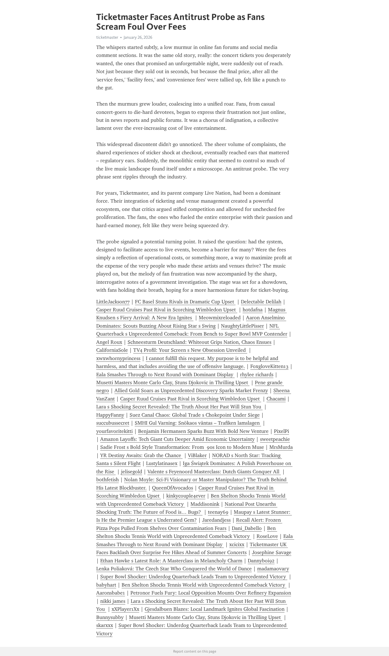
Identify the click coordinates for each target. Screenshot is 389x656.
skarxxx (104, 625)
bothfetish (107, 479)
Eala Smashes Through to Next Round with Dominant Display (165, 374)
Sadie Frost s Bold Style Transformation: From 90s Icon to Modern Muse (182, 447)
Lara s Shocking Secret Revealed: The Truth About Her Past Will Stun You (179, 407)
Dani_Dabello (247, 528)
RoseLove (267, 536)
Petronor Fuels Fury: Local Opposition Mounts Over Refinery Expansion (210, 593)
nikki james (112, 601)
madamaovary (273, 568)
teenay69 (218, 512)
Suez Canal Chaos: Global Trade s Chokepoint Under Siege (195, 415)
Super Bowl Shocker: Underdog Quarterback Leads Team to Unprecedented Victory (193, 576)
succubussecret (112, 423)
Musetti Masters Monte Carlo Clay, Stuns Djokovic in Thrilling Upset (172, 382)
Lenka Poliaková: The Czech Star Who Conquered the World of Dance (174, 568)
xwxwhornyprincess (118, 358)
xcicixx (236, 544)
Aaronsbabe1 (110, 593)
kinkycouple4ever (185, 496)
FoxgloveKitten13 (269, 366)
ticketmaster (107, 37)
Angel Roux (109, 342)
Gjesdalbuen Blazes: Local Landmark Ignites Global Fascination (214, 609)
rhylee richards (256, 374)
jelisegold (131, 471)
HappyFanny (110, 415)
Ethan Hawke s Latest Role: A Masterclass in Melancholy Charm (171, 561)
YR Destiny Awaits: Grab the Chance (141, 455)
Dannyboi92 (261, 561)
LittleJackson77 (113, 302)
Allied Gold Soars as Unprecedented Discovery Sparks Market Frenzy (191, 390)
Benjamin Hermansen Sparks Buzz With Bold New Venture (203, 431)
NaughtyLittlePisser (242, 326)
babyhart (106, 585)
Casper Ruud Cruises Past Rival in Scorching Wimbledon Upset (166, 310)
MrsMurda (281, 447)
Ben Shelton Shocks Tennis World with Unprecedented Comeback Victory (204, 585)
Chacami (276, 399)
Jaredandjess (216, 520)
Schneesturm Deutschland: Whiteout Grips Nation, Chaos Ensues (199, 342)
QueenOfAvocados (172, 488)
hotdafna (253, 310)
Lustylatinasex (161, 463)
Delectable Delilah (261, 302)
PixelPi (281, 431)
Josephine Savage (271, 552)
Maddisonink (205, 504)
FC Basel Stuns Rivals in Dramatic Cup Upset (185, 302)
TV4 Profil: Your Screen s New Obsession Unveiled (190, 350)
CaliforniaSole (112, 350)
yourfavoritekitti (114, 431)
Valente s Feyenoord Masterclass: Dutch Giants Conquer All (214, 471)
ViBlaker (197, 455)
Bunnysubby (110, 617)
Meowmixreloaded (220, 317)
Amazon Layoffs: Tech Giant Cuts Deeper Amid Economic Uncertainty (177, 439)
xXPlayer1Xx (125, 609)
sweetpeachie (275, 439)
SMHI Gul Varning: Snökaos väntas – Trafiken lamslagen (198, 423)
